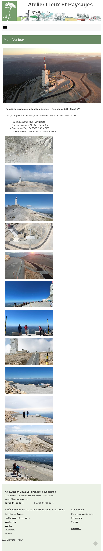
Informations (76, 518)
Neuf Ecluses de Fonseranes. (17, 518)
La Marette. (10, 530)
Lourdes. (8, 526)
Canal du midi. (11, 522)
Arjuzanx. (9, 534)
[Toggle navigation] (6, 27)
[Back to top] (95, 543)
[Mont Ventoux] (52, 75)
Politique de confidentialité (82, 514)
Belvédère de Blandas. (14, 514)
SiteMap (74, 522)
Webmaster (76, 529)
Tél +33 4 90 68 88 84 (14, 503)
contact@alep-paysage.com (17, 499)
